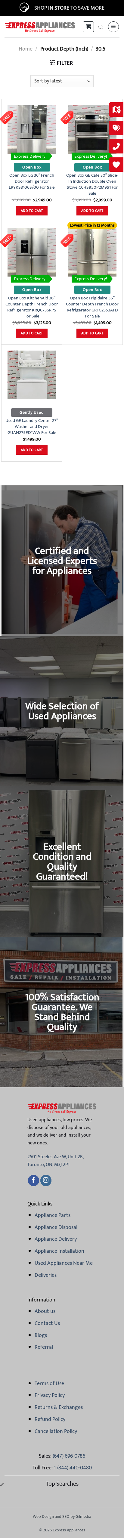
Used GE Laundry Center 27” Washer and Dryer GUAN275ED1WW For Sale (31, 427)
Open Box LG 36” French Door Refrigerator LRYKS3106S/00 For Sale (32, 181)
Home (26, 49)
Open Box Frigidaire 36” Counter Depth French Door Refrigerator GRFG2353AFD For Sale (92, 307)
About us (45, 1311)
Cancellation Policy (56, 1431)
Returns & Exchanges (59, 1407)
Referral (44, 1347)
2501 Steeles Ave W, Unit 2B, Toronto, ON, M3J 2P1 (55, 1161)
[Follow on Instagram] (45, 1180)
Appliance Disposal (56, 1227)
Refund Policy (50, 1419)
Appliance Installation (59, 1251)
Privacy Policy (50, 1395)
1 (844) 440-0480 (73, 1467)
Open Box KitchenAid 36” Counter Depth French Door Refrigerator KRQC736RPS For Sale (31, 307)
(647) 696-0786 (69, 1456)
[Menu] (113, 26)
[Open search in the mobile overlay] (100, 26)
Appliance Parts (52, 1215)
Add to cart (32, 211)
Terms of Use (49, 1383)
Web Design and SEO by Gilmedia (62, 1516)
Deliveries (46, 1275)
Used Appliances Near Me (64, 1263)
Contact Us (47, 1323)
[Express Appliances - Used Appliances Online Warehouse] (40, 27)
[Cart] (88, 26)
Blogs (41, 1335)
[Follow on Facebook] (33, 1180)
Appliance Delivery (56, 1239)
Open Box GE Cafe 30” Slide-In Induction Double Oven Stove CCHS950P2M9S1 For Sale (92, 184)
